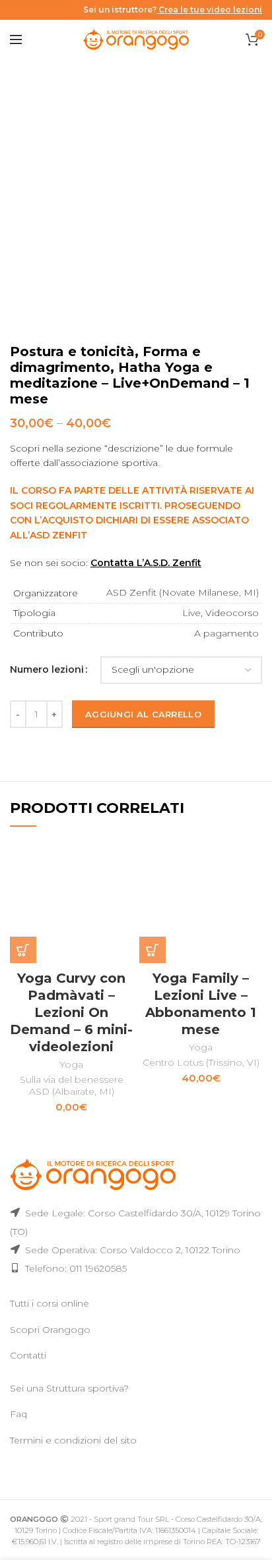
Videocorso (232, 613)
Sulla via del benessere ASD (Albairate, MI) (71, 1085)
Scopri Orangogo (50, 1330)
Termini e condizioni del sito (73, 1440)
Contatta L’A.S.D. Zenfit (145, 563)
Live (191, 613)
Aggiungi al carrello (143, 714)
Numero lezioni (47, 669)
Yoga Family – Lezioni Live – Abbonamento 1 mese (200, 1003)
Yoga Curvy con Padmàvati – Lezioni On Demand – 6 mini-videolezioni (71, 1012)
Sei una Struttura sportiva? (69, 1388)
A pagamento (226, 633)
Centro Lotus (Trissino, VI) (201, 1062)
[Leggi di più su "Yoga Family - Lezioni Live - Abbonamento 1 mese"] (152, 950)
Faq (18, 1414)
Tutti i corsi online (49, 1303)
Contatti (28, 1355)
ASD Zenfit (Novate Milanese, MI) (182, 592)
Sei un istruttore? (172, 9)
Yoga (71, 1064)
